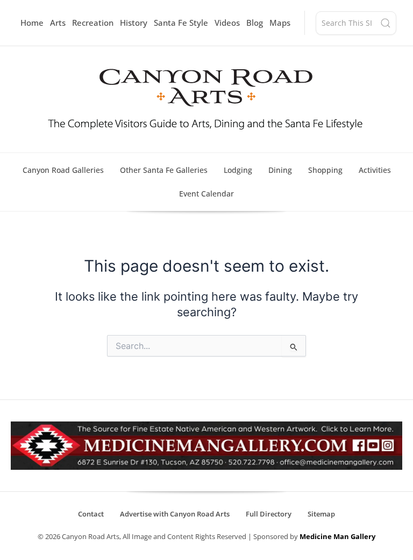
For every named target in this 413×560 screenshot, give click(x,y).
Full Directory (268, 514)
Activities (375, 170)
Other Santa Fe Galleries (164, 170)
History (133, 22)
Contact (91, 514)
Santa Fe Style (181, 22)
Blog (254, 22)
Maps (279, 22)
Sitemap (321, 514)
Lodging (238, 170)
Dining (280, 170)
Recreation (92, 22)
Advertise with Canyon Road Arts (175, 514)
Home (32, 22)
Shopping (325, 170)
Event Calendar (206, 193)
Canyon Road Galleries (63, 170)
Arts (58, 22)
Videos (227, 22)
